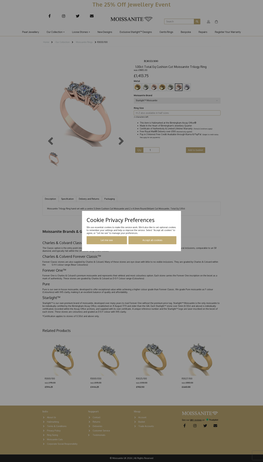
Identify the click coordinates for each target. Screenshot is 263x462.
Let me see (107, 240)
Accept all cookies (152, 240)
